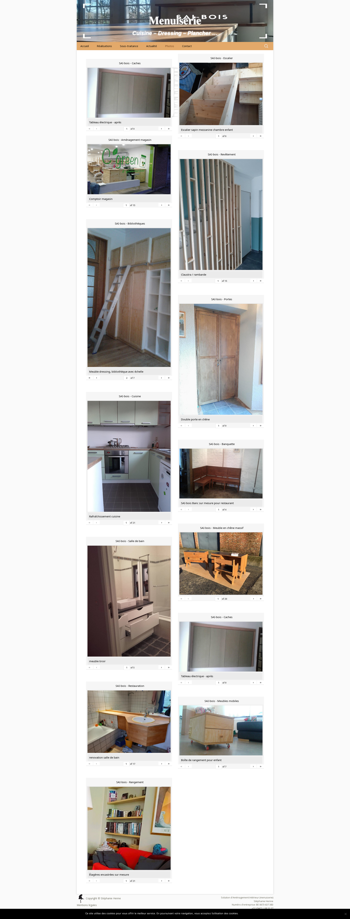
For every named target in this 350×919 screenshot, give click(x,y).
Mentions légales (87, 905)
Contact (187, 46)
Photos (169, 46)
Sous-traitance (129, 46)
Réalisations (104, 46)
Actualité (151, 46)
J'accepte (245, 913)
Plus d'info (259, 913)
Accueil (84, 46)
